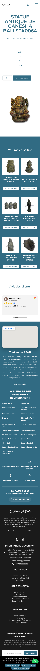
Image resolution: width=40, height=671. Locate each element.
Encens (5, 418)
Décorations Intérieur (10, 431)
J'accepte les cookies (12, 665)
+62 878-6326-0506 (21, 499)
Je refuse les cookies (28, 665)
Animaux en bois (8, 414)
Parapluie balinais (28, 431)
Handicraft (25, 403)
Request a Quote (22, 78)
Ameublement (8, 403)
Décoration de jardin (29, 447)
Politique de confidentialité (20, 668)
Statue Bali (25, 439)
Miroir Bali (6, 443)
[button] (34, 88)
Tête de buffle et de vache (29, 419)
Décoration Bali (27, 443)
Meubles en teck (8, 407)
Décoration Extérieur (10, 447)
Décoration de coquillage (7, 452)
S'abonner (30, 653)
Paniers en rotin (27, 414)
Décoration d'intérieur (20, 599)
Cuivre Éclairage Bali (29, 424)
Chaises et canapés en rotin (28, 409)
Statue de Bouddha (9, 439)
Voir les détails (20, 384)
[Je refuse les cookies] (38, 663)
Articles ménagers (28, 435)
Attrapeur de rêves (9, 435)
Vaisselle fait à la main (8, 425)
